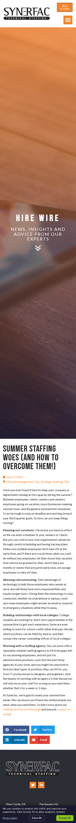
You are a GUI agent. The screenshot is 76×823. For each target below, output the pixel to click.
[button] (67, 20)
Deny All (37, 817)
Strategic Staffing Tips (55, 481)
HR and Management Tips (23, 481)
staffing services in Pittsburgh (22, 709)
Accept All (65, 817)
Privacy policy (10, 818)
